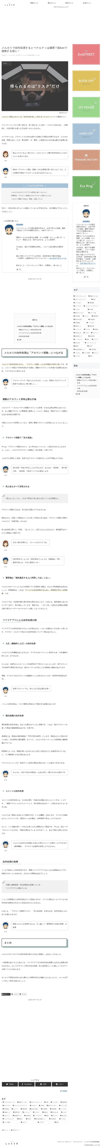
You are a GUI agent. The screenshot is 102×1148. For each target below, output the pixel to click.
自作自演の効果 (24, 336)
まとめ (19, 339)
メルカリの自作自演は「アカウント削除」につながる (35, 326)
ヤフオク (23, 994)
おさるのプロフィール (57, 258)
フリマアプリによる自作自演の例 (30, 333)
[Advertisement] (51, 26)
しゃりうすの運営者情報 (91, 1142)
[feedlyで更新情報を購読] (17, 269)
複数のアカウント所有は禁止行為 (30, 329)
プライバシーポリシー (64, 1142)
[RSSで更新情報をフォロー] (20, 269)
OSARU (19, 225)
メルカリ (15, 994)
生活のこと (7, 994)
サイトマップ (78, 1142)
